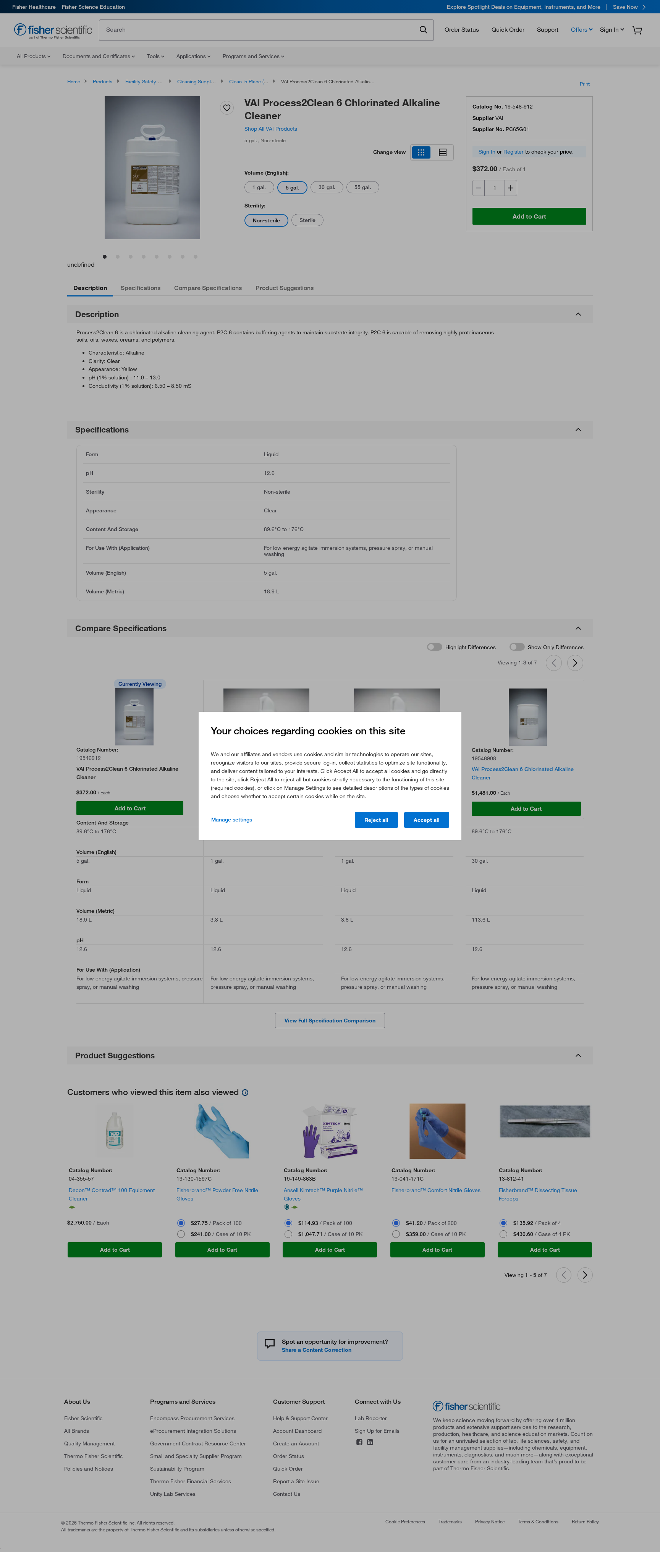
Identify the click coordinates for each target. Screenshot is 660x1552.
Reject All (376, 820)
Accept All (427, 820)
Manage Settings (231, 819)
